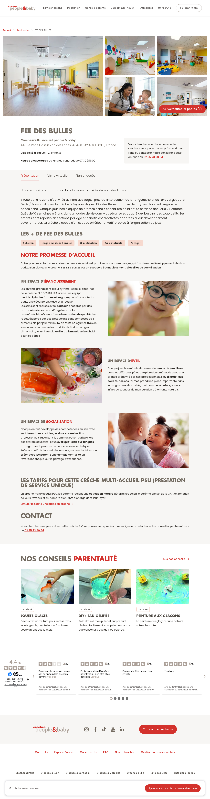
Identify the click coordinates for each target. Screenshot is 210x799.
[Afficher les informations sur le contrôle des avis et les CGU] (28, 679)
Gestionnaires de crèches (158, 752)
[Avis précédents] (33, 676)
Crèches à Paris (24, 773)
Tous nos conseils (173, 559)
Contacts (191, 8)
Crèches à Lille (135, 773)
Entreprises (146, 8)
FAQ (105, 752)
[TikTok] (104, 729)
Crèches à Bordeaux (78, 773)
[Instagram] (86, 729)
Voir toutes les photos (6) (184, 109)
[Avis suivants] (204, 676)
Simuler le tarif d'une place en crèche (45, 504)
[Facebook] (95, 729)
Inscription (73, 8)
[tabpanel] (105, 412)
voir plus (51, 677)
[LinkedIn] (121, 729)
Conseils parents (95, 8)
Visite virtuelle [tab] (57, 176)
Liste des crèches (184, 773)
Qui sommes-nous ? (123, 8)
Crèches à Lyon (50, 773)
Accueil (7, 30)
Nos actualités (124, 752)
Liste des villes (159, 773)
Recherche (23, 30)
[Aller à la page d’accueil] (21, 8)
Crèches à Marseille (108, 773)
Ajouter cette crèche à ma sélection (173, 788)
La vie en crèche (52, 8)
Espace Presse (63, 752)
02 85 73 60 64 (153, 157)
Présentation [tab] (30, 176)
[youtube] (113, 729)
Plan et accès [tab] (85, 176)
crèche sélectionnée (24, 788)
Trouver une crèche (156, 729)
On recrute (164, 8)
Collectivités (88, 752)
